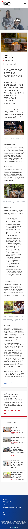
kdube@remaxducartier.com (13, 507)
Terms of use (18, 523)
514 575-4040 (9, 506)
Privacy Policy (10, 523)
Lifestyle (8, 55)
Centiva (16, 527)
